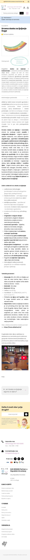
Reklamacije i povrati (7, 491)
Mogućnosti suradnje (7, 529)
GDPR (3, 517)
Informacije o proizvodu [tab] (9, 98)
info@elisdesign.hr (12, 453)
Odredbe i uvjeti (6, 520)
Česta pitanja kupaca (7, 496)
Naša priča (4, 510)
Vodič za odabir (6, 493)
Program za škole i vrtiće (8, 534)
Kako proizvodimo (6, 512)
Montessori (7, 17)
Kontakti (4, 507)
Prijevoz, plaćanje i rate (8, 488)
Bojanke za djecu (6, 498)
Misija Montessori (6, 515)
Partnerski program (7, 531)
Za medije (4, 537)
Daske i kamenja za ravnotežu (10, 19)
